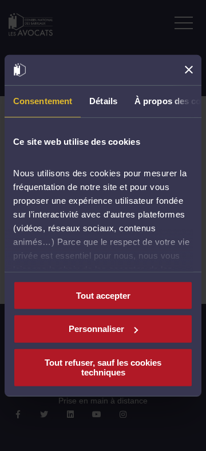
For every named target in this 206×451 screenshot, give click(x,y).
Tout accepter (103, 295)
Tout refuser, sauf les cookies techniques (103, 367)
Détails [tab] (103, 100)
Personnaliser (96, 329)
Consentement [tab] (42, 100)
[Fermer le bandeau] (189, 70)
